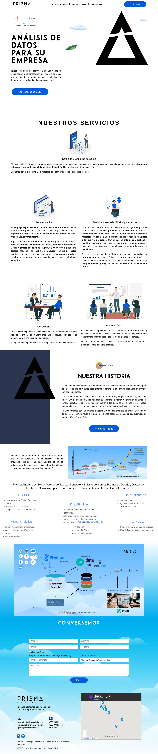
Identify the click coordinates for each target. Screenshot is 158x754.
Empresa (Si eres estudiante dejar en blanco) (50, 655)
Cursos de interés (88, 655)
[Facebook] (18, 736)
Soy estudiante (38, 652)
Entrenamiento (97, 4)
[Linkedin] (23, 736)
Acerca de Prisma (79, 4)
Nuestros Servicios (59, 4)
